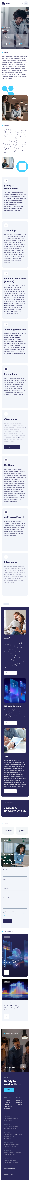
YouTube (19, 1104)
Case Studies (8, 1106)
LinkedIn (19, 1102)
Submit (6, 920)
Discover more (9, 672)
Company (7, 1100)
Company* (6, 888)
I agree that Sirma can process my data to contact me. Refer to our (15, 914)
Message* (6, 898)
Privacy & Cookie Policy (9, 1168)
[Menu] (26, 3)
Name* (5, 870)
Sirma (6, 3)
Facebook (19, 1100)
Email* (4, 879)
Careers (6, 1104)
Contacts (7, 1102)
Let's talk (8, 1089)
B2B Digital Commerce (11, 447)
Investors (7, 1108)
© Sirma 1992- (8, 1174)
